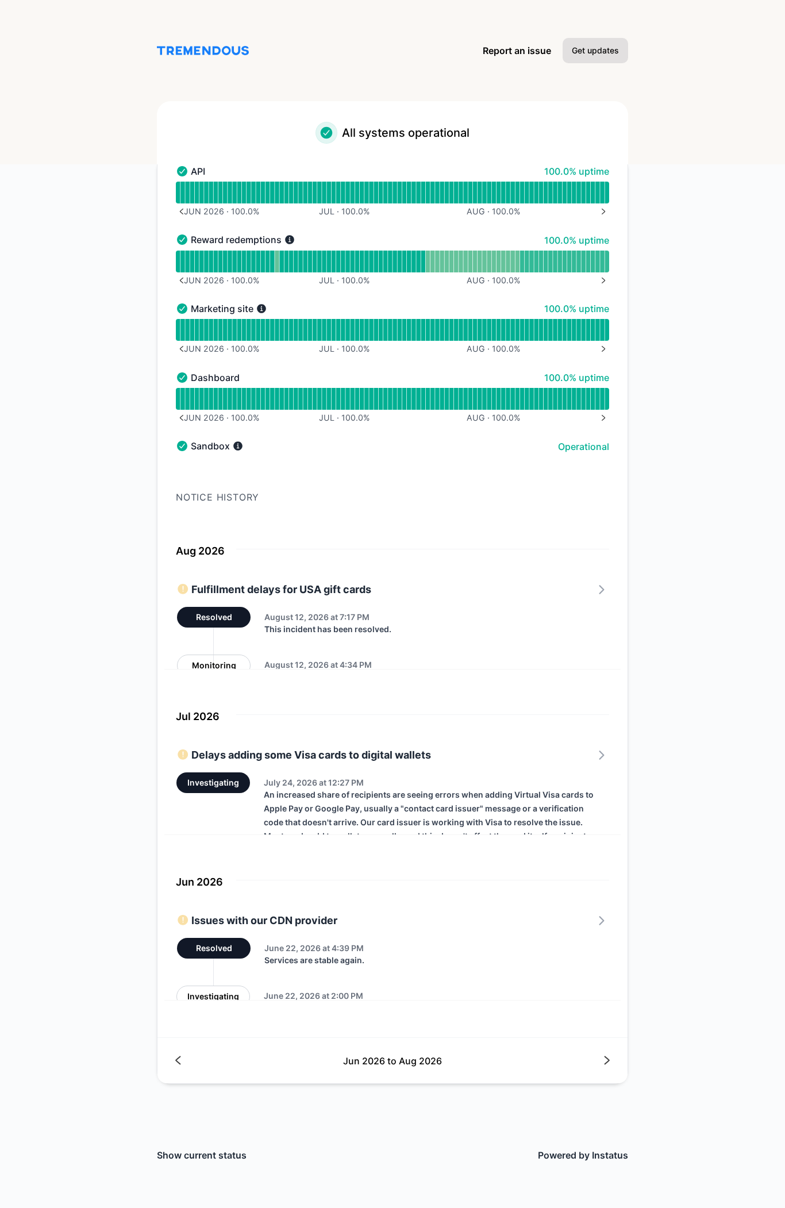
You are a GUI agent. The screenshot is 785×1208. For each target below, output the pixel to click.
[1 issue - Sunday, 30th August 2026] (602, 261)
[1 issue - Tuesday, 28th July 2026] (447, 261)
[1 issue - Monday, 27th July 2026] (442, 261)
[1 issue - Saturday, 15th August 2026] (531, 261)
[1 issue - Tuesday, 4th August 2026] (480, 261)
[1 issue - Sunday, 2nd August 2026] (470, 261)
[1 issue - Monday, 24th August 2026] (574, 261)
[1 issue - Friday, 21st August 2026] (560, 261)
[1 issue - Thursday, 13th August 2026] (522, 261)
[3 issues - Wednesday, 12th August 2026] (517, 261)
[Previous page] (284, 1060)
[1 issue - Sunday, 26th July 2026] (437, 261)
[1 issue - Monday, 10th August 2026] (508, 261)
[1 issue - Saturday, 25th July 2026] (432, 261)
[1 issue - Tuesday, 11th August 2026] (512, 261)
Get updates (595, 50)
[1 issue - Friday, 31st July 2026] (461, 261)
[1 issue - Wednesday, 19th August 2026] (550, 261)
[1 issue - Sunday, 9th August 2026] (503, 261)
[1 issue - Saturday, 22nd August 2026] (565, 261)
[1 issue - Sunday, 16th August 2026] (536, 261)
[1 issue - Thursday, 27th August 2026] (588, 261)
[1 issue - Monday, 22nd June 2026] (277, 261)
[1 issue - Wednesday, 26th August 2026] (584, 261)
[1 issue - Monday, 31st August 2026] (607, 261)
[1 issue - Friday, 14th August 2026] (527, 261)
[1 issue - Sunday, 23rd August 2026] (569, 261)
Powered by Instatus (583, 1155)
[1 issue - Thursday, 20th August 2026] (555, 261)
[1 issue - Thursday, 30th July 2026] (456, 261)
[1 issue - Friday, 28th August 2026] (593, 261)
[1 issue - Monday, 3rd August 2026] (475, 261)
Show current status (202, 1155)
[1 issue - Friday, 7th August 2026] (494, 261)
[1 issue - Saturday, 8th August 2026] (499, 261)
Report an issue (517, 50)
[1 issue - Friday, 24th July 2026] (428, 261)
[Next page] (500, 1060)
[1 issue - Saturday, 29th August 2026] (597, 261)
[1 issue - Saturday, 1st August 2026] (465, 261)
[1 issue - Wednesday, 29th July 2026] (451, 261)
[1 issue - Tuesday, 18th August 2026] (546, 261)
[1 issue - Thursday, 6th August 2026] (489, 261)
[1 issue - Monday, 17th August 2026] (541, 261)
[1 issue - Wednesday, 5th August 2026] (484, 261)
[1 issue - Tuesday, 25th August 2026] (578, 261)
